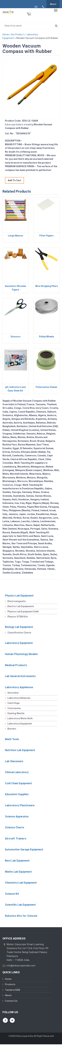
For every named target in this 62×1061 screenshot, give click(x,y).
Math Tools (12, 739)
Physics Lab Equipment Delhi (23, 611)
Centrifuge (13, 703)
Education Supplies (17, 794)
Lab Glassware (14, 761)
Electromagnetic (16, 601)
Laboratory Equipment (19, 643)
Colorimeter (14, 708)
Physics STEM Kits (17, 616)
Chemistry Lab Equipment (21, 882)
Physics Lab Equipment (19, 595)
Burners (11, 728)
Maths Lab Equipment (18, 871)
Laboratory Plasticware (20, 805)
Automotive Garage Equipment (24, 849)
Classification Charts (19, 632)
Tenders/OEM (12, 990)
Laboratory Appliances (19, 687)
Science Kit (12, 893)
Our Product (17, 34)
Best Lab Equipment (17, 860)
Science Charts (14, 827)
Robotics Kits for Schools (21, 915)
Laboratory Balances (18, 698)
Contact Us (11, 1001)
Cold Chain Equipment (18, 783)
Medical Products (16, 665)
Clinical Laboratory (17, 772)
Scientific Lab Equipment (20, 904)
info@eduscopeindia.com (21, 965)
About (53, 4)
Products (10, 984)
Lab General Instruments (20, 676)
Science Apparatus (17, 816)
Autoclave (13, 692)
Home (5, 34)
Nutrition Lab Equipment (20, 750)
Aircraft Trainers (15, 838)
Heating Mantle (15, 713)
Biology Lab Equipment (19, 627)
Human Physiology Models (21, 654)
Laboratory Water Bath (20, 718)
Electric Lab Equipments (20, 606)
